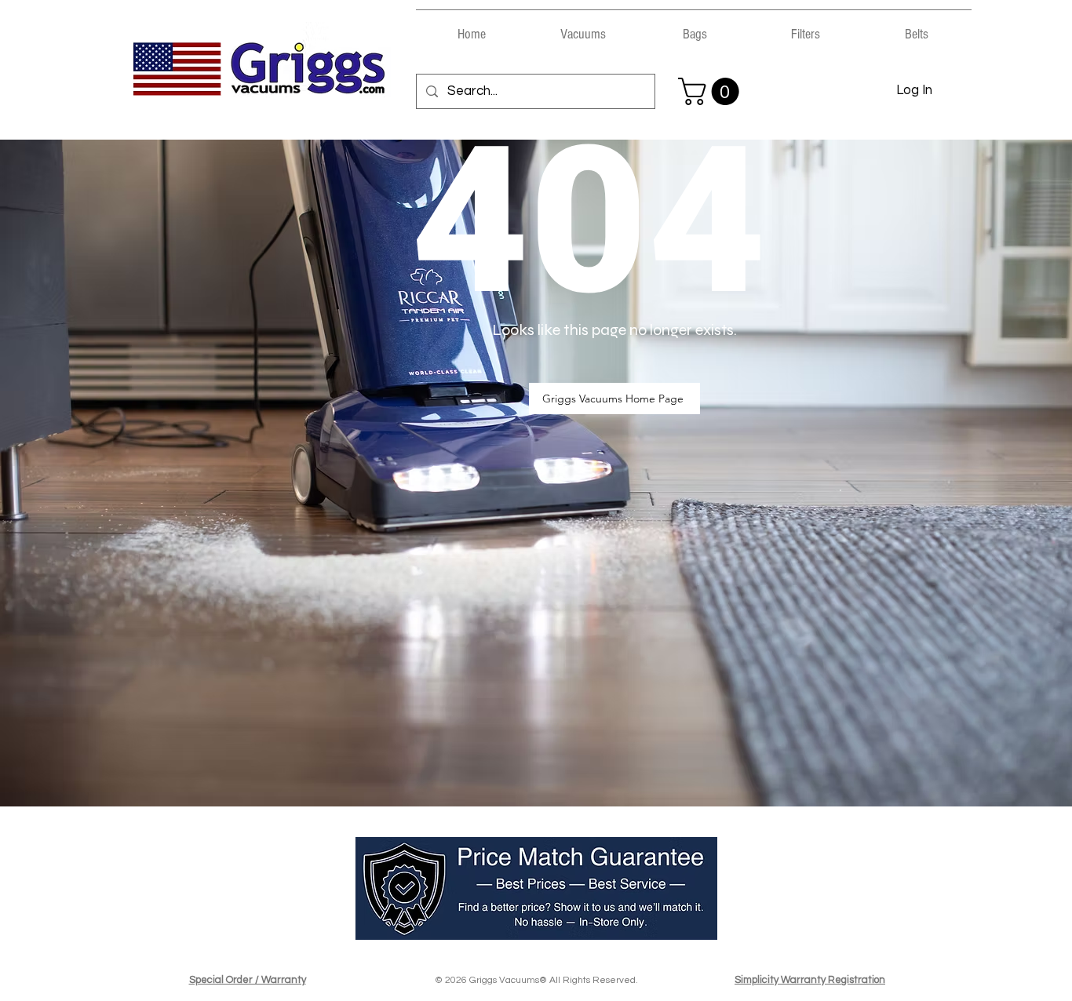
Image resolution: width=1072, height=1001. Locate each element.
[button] (583, 27)
